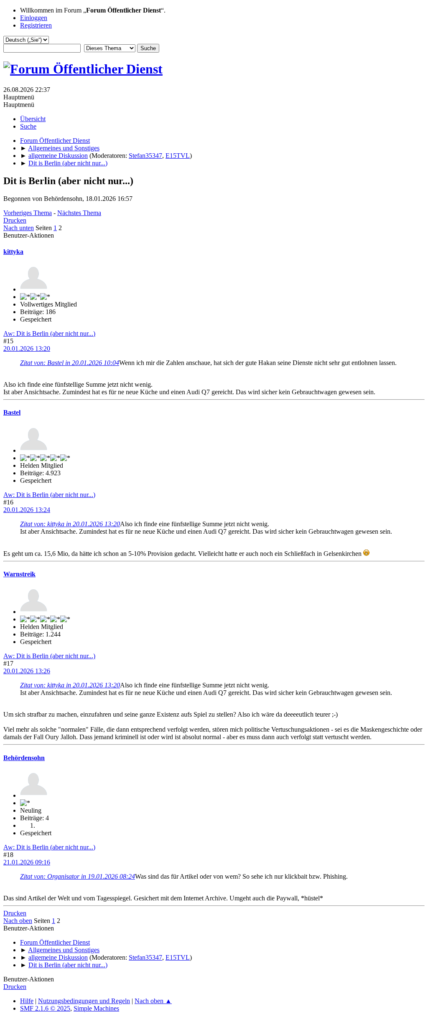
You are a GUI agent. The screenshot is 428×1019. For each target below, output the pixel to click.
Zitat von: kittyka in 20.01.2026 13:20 (70, 523)
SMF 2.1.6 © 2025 (45, 1008)
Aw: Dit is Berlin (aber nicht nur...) (49, 333)
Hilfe (26, 1000)
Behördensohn (24, 757)
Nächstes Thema (79, 212)
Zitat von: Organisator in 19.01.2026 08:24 (77, 876)
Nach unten (18, 227)
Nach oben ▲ (153, 1000)
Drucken (14, 220)
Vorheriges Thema (27, 212)
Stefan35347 (145, 155)
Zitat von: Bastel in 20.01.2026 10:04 (69, 362)
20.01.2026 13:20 (26, 348)
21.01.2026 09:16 (26, 862)
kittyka (13, 251)
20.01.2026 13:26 (26, 670)
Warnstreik (19, 574)
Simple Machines (96, 1008)
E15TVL (178, 155)
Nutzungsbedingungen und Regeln (84, 1000)
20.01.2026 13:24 (26, 509)
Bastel (11, 412)
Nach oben (17, 920)
